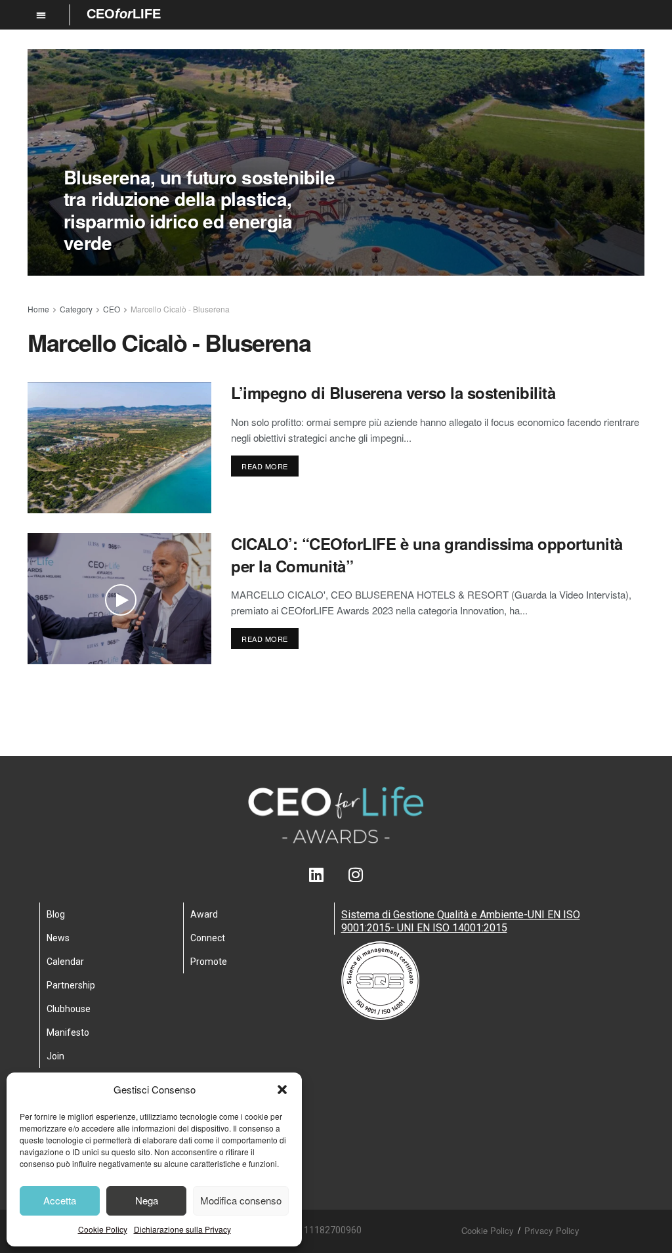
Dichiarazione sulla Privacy (182, 1229)
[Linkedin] (316, 874)
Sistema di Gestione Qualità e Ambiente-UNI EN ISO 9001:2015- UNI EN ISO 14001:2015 (460, 921)
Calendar (65, 961)
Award (204, 914)
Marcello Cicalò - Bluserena (180, 308)
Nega (146, 1200)
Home (38, 308)
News (58, 938)
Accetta (59, 1200)
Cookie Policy (102, 1229)
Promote (208, 961)
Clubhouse (69, 1009)
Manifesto (68, 1032)
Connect (207, 938)
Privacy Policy (551, 1230)
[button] (282, 1089)
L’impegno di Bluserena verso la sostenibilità (393, 392)
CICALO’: (427, 554)
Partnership (71, 985)
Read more (265, 466)
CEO (111, 308)
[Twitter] (336, 874)
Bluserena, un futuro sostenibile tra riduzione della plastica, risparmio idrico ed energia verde (199, 210)
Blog (56, 914)
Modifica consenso (241, 1200)
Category (76, 308)
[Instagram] (356, 874)
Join (55, 1056)
